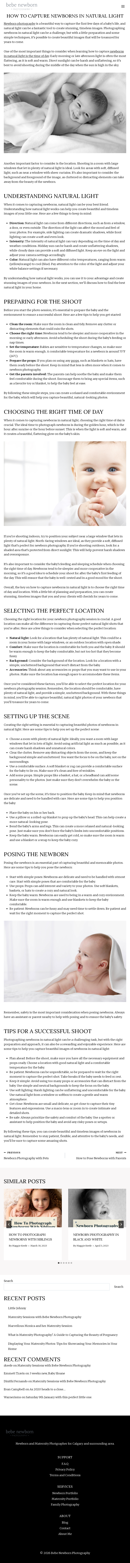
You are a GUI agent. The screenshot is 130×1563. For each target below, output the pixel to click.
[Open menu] (123, 6)
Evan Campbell (14, 1389)
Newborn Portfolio (65, 1493)
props (75, 360)
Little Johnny (17, 1308)
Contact (65, 1528)
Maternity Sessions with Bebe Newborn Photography (44, 1317)
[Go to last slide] (8, 1224)
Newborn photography (19, 23)
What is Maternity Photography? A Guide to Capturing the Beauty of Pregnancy (63, 1335)
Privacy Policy (65, 1469)
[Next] (121, 1224)
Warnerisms (12, 1397)
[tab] (58, 1263)
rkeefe (8, 1365)
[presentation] (33, 1208)
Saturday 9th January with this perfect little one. (59, 1397)
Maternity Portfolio (65, 1499)
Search (8, 1281)
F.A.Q (65, 1464)
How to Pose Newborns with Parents (101, 1155)
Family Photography (65, 1504)
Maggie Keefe (19, 1245)
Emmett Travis (14, 1373)
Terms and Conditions (65, 1475)
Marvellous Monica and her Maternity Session (40, 1326)
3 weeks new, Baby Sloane (47, 1373)
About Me (65, 1534)
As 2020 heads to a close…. (48, 1389)
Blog (65, 1522)
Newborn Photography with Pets (26, 1155)
